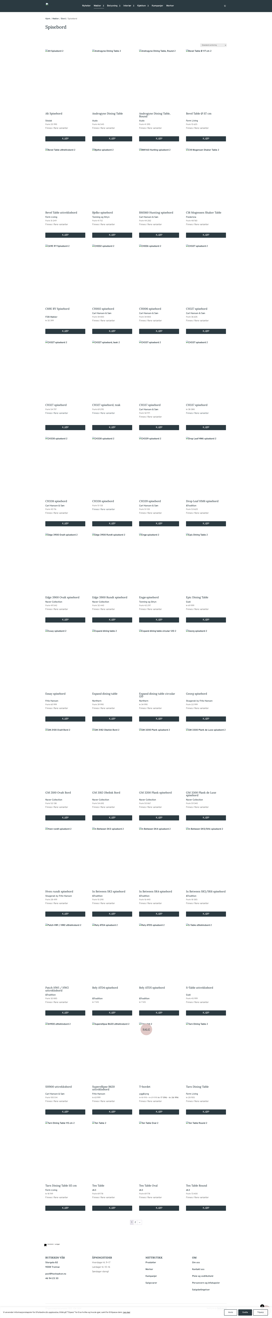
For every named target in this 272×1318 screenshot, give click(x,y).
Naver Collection (53, 602)
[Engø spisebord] (159, 560)
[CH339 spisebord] (159, 464)
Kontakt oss (198, 1269)
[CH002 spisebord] (112, 271)
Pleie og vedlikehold (202, 1276)
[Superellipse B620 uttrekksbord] (112, 1049)
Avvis (230, 1312)
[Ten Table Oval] (159, 1148)
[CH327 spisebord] (206, 271)
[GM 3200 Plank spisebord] (159, 755)
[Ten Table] (112, 1148)
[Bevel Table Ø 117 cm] (206, 76)
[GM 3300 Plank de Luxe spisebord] (206, 755)
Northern (96, 701)
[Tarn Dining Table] (206, 1049)
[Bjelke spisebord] (112, 175)
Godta (245, 1312)
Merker (170, 6)
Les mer (126, 1312)
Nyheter (86, 6)
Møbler (97, 6)
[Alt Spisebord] (65, 76)
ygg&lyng (144, 1094)
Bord (63, 18)
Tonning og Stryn (101, 217)
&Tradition (191, 505)
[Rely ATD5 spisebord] (159, 950)
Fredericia (191, 217)
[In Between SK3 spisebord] (112, 854)
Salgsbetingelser (201, 1289)
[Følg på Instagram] (217, 1247)
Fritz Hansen (51, 701)
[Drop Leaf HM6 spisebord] (206, 464)
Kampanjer (157, 6)
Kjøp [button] (65, 331)
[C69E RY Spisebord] (65, 271)
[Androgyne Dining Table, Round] (159, 76)
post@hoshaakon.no (55, 1274)
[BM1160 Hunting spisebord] (159, 175)
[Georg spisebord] (206, 656)
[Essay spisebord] (65, 656)
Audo (95, 120)
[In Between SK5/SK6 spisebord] (206, 854)
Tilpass (260, 1312)
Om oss (196, 1262)
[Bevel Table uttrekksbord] (65, 175)
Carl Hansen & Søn (148, 217)
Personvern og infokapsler (206, 1283)
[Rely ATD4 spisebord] (112, 950)
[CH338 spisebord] (65, 464)
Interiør (127, 6)
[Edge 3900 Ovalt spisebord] (65, 560)
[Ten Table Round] (206, 1148)
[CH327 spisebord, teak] (112, 368)
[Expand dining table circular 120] (159, 656)
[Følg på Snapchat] (224, 1247)
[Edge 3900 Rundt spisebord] (112, 560)
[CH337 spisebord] (159, 368)
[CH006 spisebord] (159, 271)
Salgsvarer (151, 1283)
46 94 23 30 (51, 1278)
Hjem (47, 18)
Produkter (150, 1262)
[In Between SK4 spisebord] (159, 854)
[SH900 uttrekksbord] (65, 1049)
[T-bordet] (159, 1049)
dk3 (94, 1190)
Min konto (178, 7)
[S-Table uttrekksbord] (206, 950)
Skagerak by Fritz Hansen (199, 701)
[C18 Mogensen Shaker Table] (206, 175)
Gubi (188, 602)
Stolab (48, 120)
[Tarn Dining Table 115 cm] (65, 1148)
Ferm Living (192, 120)
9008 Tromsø (52, 1267)
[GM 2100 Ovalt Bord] (65, 755)
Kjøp (65, 138)
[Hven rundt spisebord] (65, 854)
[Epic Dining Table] (206, 560)
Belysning (112, 6)
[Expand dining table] (112, 656)
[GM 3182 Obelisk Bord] (112, 755)
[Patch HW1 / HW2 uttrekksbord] (65, 950)
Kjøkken (141, 6)
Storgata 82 (51, 1262)
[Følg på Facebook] (210, 1247)
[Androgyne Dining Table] (112, 76)
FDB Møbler (51, 317)
